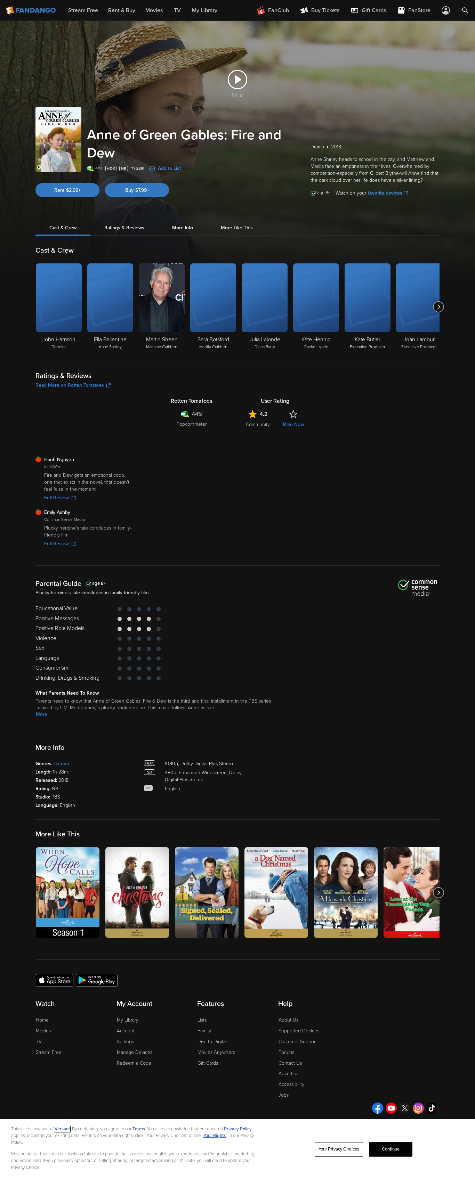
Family (204, 1031)
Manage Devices (134, 1052)
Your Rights (214, 1135)
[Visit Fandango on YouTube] (391, 1108)
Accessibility (291, 1084)
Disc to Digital (212, 1042)
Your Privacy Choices (339, 1149)
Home (42, 1020)
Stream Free (49, 1052)
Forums (286, 1052)
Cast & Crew (63, 228)
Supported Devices (299, 1031)
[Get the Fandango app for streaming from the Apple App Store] (54, 980)
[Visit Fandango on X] (405, 1108)
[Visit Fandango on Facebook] (378, 1108)
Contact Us (290, 1063)
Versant (62, 1129)
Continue (391, 1149)
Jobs (284, 1095)
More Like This (237, 228)
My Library (127, 1020)
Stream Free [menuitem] (83, 10)
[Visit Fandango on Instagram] (418, 1108)
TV (39, 1042)
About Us (288, 1020)
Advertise (288, 1073)
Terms (138, 1129)
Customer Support (298, 1042)
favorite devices (385, 193)
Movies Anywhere (216, 1052)
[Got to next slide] (438, 307)
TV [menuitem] (177, 10)
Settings (125, 1042)
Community (258, 424)
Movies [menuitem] (154, 10)
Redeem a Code (134, 1063)
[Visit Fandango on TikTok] (432, 1108)
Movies (43, 1031)
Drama (61, 764)
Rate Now (293, 424)
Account (126, 1031)
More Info (182, 228)
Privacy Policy (238, 1129)
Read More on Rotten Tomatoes (69, 385)
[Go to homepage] (31, 10)
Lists (202, 1020)
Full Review (56, 498)
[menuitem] (368, 10)
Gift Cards (208, 1063)
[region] (237, 1149)
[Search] (465, 10)
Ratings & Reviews (124, 228)
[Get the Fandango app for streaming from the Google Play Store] (96, 980)
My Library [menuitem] (204, 10)
